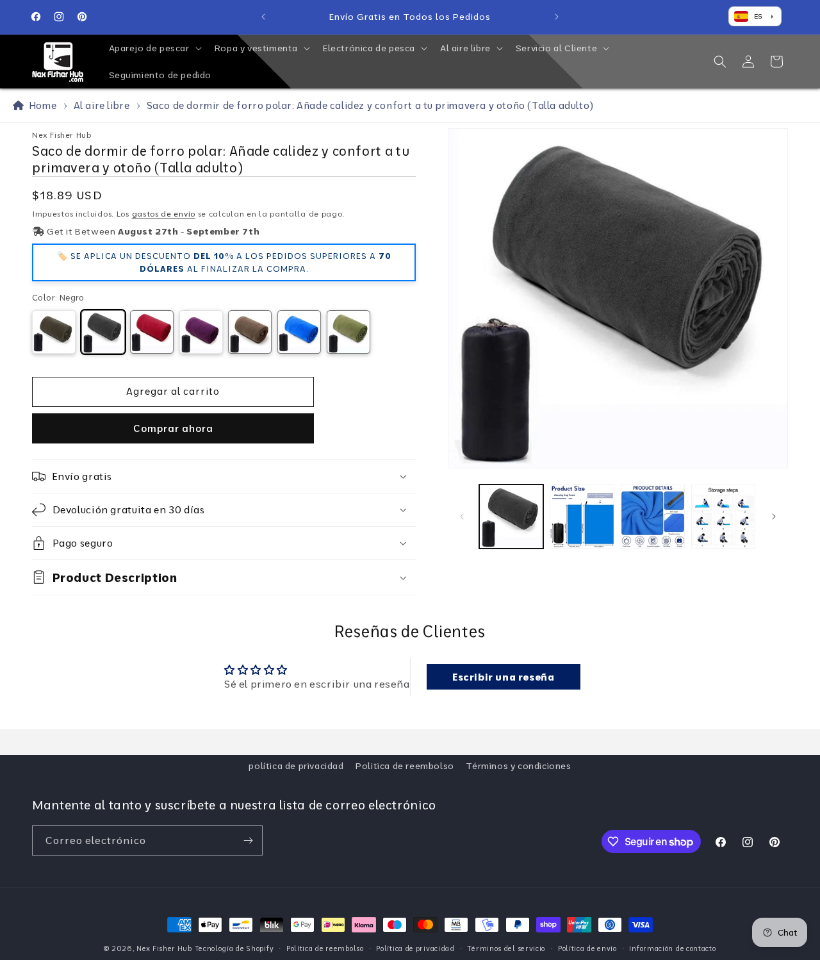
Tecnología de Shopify (234, 948)
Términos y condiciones (518, 766)
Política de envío (587, 948)
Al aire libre (102, 105)
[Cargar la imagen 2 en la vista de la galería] (582, 516)
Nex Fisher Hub (164, 948)
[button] (154, 48)
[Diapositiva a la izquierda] (462, 516)
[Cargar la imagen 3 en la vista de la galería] (653, 516)
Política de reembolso (325, 948)
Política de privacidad (415, 948)
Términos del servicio (506, 948)
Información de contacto (672, 948)
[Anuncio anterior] (263, 16)
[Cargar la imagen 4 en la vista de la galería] (723, 516)
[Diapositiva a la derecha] (774, 516)
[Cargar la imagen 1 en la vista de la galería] (511, 516)
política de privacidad (296, 766)
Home (40, 105)
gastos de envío (164, 214)
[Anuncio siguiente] (557, 16)
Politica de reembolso (405, 766)
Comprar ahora (173, 428)
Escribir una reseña (503, 676)
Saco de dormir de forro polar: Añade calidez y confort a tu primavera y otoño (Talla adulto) (370, 105)
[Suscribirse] (248, 840)
